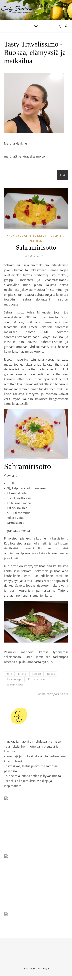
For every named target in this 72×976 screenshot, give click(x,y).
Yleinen (36, 241)
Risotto (51, 673)
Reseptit (56, 235)
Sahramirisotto (15, 684)
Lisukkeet (38, 235)
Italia (9, 673)
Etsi (62, 175)
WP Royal (43, 968)
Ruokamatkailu (36, 679)
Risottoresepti (14, 679)
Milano (22, 673)
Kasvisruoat (17, 235)
